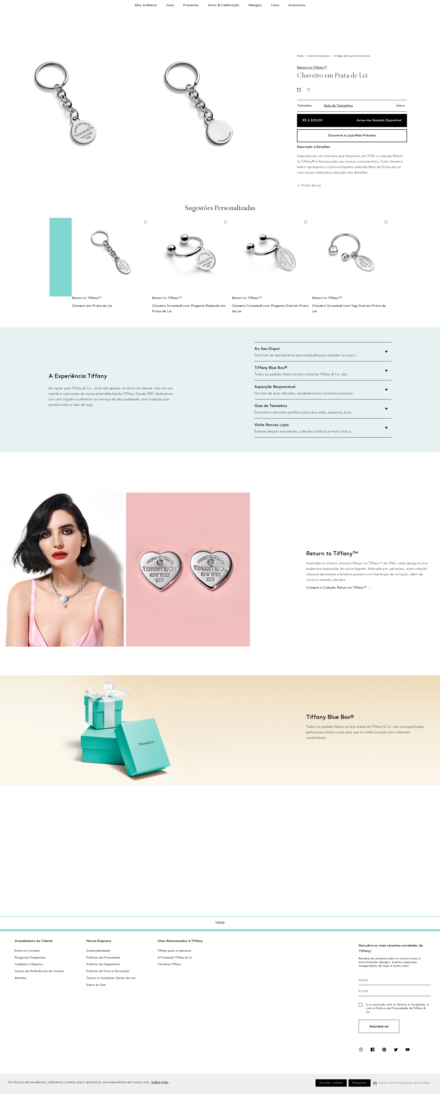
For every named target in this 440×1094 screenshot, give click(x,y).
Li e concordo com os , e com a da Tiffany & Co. (397, 1008)
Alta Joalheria (146, 5)
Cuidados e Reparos (29, 964)
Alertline (20, 978)
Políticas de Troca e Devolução (107, 971)
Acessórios (296, 5)
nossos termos (400, 1037)
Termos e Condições (411, 1004)
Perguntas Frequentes (30, 957)
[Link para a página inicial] (301, 56)
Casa (275, 5)
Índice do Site (96, 985)
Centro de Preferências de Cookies (39, 971)
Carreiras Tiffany (169, 964)
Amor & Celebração (223, 5)
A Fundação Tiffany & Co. (175, 957)
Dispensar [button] (359, 1083)
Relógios (255, 5)
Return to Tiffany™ (312, 68)
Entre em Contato (27, 951)
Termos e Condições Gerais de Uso (111, 978)
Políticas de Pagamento (103, 964)
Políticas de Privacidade (103, 957)
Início (220, 923)
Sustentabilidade (98, 951)
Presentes (191, 5)
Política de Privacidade (392, 1008)
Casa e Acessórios (319, 56)
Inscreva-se (379, 1026)
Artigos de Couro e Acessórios (352, 56)
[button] (401, 1083)
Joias (170, 5)
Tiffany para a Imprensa (174, 951)
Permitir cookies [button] (331, 1083)
